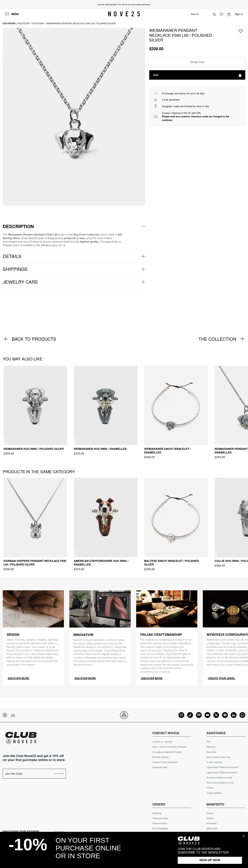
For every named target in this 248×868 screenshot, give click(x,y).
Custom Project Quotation (165, 762)
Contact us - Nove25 (162, 741)
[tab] (74, 226)
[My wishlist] (221, 14)
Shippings (15, 269)
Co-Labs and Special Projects (167, 752)
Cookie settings (214, 792)
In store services (214, 762)
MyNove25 (211, 828)
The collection (217, 339)
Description (18, 226)
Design (210, 818)
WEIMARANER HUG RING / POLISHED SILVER (33, 449)
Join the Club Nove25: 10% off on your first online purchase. (124, 4)
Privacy (210, 787)
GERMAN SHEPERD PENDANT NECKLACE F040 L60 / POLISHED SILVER (34, 562)
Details (12, 256)
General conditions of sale (219, 777)
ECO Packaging (160, 828)
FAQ (208, 741)
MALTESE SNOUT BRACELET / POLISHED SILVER (171, 562)
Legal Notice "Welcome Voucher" (222, 767)
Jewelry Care (20, 281)
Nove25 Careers (160, 757)
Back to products (34, 339)
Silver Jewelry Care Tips (218, 757)
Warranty (210, 746)
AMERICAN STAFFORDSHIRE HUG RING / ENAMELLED (101, 562)
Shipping (156, 813)
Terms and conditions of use (220, 782)
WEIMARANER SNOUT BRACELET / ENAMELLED (167, 450)
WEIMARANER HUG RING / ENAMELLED (100, 449)
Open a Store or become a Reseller (169, 746)
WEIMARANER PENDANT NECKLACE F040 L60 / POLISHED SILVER (81, 23)
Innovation (211, 823)
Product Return (159, 823)
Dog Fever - (24, 23)
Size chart (211, 752)
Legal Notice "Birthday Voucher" (222, 772)
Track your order (160, 818)
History (209, 813)
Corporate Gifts (159, 767)
